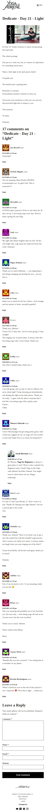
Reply (4, 162)
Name (5, 745)
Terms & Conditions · (23, 797)
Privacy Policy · (23, 799)
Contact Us (23, 804)
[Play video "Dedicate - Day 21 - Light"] (23, 34)
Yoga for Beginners (25, 462)
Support (23, 801)
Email (5, 754)
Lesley (12, 356)
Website (5, 763)
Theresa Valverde (17, 423)
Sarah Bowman (22, 454)
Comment (7, 719)
